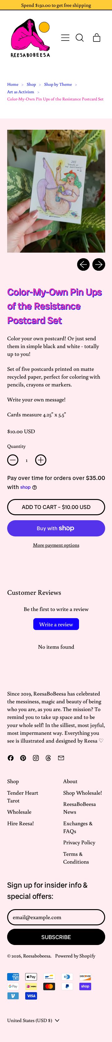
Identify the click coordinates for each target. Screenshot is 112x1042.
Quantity (16, 446)
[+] (40, 460)
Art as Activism (20, 92)
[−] (12, 460)
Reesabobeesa (36, 955)
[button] (79, 38)
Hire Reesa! (20, 823)
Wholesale (19, 811)
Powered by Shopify (75, 955)
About (70, 781)
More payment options (56, 544)
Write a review (56, 624)
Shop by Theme (58, 84)
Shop (31, 84)
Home (12, 84)
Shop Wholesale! (82, 792)
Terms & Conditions (76, 857)
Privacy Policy (79, 842)
